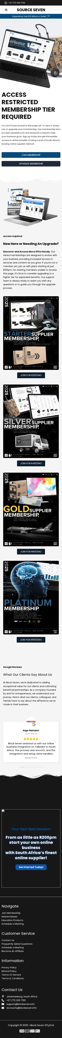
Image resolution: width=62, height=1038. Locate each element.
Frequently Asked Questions (17, 943)
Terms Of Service (11, 974)
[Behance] (37, 1031)
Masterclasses (9, 916)
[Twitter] (27, 1031)
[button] (31, 155)
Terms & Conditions (13, 978)
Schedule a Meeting (13, 923)
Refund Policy (9, 971)
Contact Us (8, 940)
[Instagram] (32, 1031)
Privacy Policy (9, 967)
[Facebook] (22, 1031)
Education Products (12, 920)
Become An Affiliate (13, 951)
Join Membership (11, 913)
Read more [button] (31, 757)
